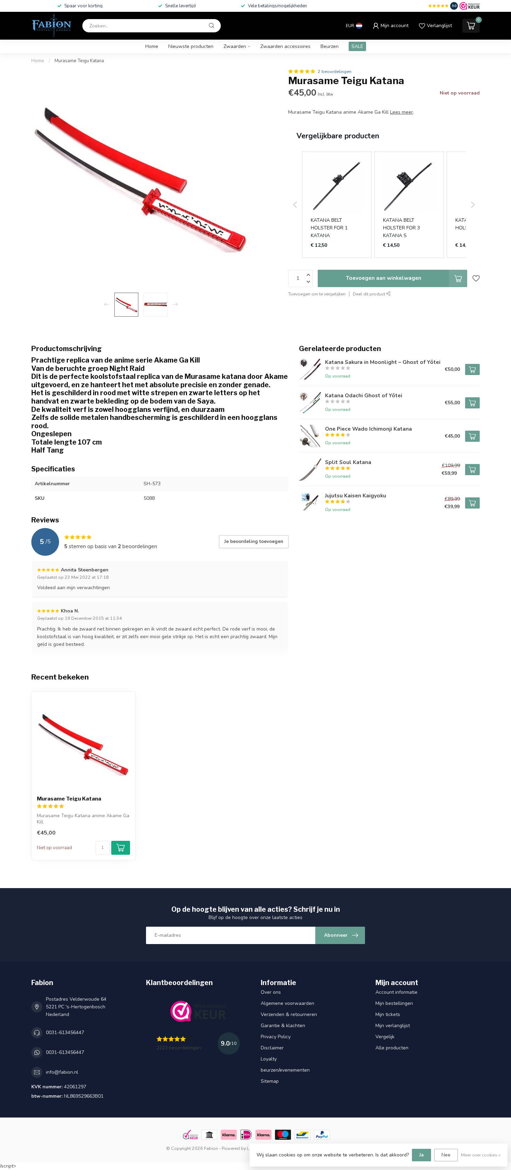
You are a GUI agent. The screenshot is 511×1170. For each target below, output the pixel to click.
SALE (357, 46)
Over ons (271, 992)
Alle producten (391, 1048)
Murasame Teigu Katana (79, 61)
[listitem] (337, 205)
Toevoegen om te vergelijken (317, 294)
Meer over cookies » (481, 1155)
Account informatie (396, 992)
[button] (295, 204)
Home (151, 46)
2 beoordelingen (334, 71)
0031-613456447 (65, 1032)
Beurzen (330, 46)
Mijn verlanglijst (392, 1025)
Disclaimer (272, 1048)
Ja (421, 1155)
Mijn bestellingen (394, 1003)
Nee (446, 1155)
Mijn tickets (387, 1014)
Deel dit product (369, 294)
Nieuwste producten (190, 46)
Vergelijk (385, 1036)
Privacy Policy (276, 1036)
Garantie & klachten (283, 1025)
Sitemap (270, 1081)
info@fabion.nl (62, 1072)
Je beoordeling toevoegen (253, 541)
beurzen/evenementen (285, 1070)
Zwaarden (235, 46)
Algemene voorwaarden (287, 1003)
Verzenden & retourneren (289, 1014)
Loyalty (269, 1059)
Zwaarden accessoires (285, 46)
